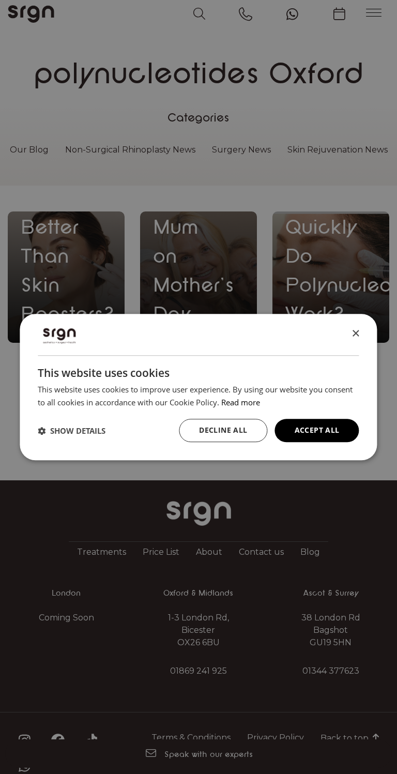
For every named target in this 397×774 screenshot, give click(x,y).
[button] (71, 430)
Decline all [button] (223, 430)
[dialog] (198, 387)
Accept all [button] (317, 430)
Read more (240, 402)
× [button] (355, 334)
